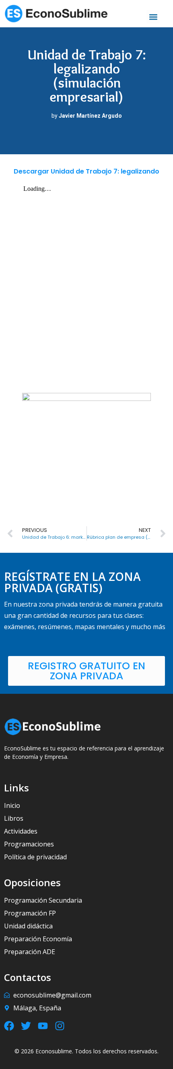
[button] (153, 16)
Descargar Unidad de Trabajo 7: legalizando (86, 171)
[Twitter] (26, 1026)
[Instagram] (60, 1026)
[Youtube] (43, 1026)
